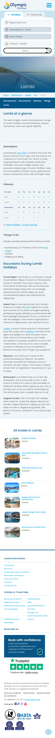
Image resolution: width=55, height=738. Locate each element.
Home (5, 95)
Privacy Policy (29, 693)
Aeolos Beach (27, 483)
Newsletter (9, 622)
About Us (8, 568)
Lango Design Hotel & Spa (34, 512)
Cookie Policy (10, 585)
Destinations (16, 95)
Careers (8, 582)
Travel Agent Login (32, 699)
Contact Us (9, 565)
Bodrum (31, 331)
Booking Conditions (13, 599)
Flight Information (12, 602)
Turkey (6, 328)
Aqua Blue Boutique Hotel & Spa (34, 454)
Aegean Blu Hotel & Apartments (31, 498)
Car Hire (31, 609)
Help (29, 602)
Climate (37, 101)
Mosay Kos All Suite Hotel (33, 527)
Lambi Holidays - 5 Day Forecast (22, 224)
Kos (35, 95)
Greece (28, 95)
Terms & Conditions (12, 693)
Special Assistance (36, 605)
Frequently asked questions (16, 572)
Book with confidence (14, 575)
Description (25, 101)
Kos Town (22, 153)
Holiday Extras (33, 599)
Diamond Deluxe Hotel (32, 467)
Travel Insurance (11, 619)
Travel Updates (11, 609)
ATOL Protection (11, 578)
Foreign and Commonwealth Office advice (37, 616)
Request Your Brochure (14, 605)
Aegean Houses (29, 438)
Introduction (9, 101)
